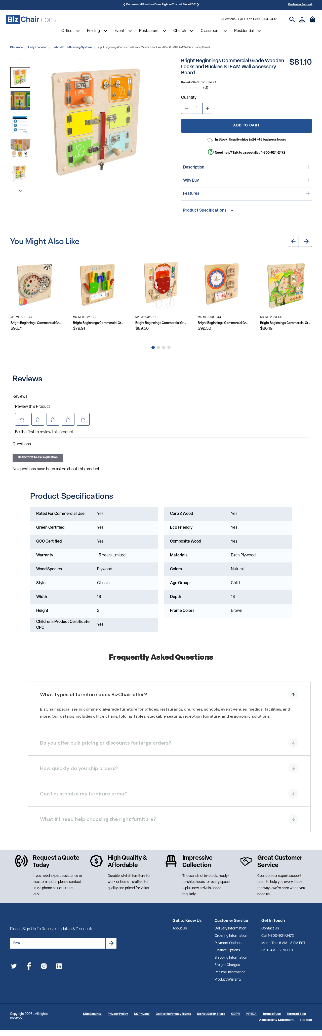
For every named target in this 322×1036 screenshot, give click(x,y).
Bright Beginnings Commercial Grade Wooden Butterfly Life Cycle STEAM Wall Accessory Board (286, 323)
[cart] (312, 22)
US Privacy (142, 1014)
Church (179, 31)
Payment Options (228, 943)
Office (66, 31)
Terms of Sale (296, 1014)
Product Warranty (228, 980)
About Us (180, 928)
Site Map (306, 1020)
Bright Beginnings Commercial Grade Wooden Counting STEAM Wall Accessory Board (99, 323)
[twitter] (13, 967)
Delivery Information (230, 928)
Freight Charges (227, 965)
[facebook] (28, 967)
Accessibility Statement (276, 1020)
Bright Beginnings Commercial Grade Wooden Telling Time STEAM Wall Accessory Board (224, 323)
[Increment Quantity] (207, 108)
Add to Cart (246, 125)
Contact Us (270, 928)
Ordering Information (231, 936)
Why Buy (191, 181)
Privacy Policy (118, 1014)
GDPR (235, 1014)
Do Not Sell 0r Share (211, 1014)
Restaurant (149, 31)
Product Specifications (204, 211)
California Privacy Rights (173, 1014)
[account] (302, 19)
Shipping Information (231, 958)
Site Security (92, 1014)
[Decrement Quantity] (186, 108)
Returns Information (230, 972)
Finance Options (227, 950)
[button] (20, 77)
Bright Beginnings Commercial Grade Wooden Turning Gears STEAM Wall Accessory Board (36, 323)
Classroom (210, 31)
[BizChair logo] (31, 19)
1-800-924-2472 (265, 19)
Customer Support (300, 4)
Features (191, 194)
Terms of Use (272, 1014)
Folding (93, 31)
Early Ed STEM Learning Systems (72, 47)
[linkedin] (59, 967)
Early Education (37, 47)
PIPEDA (251, 1014)
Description (193, 167)
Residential (244, 31)
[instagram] (44, 967)
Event (119, 31)
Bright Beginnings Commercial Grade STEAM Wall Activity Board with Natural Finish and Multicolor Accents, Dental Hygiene (161, 323)
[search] (292, 19)
